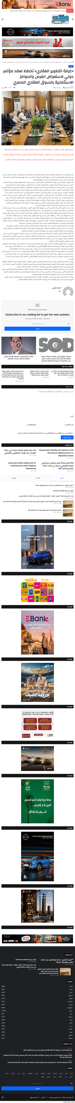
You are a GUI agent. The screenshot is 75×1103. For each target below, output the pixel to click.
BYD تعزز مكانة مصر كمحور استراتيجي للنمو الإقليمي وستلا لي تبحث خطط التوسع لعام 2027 (57, 465)
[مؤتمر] (60, 19)
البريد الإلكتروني (69, 424)
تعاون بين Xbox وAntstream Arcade (63, 491)
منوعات (70, 1038)
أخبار (71, 986)
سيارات (70, 1017)
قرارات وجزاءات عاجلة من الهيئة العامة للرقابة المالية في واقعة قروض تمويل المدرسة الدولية (39, 373)
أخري (70, 989)
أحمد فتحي (67, 87)
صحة (71, 1020)
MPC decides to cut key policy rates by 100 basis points (44, 510)
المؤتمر (43, 1097)
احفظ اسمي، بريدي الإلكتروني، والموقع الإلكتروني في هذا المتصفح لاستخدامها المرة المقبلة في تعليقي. (44, 433)
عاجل (64, 62)
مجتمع (70, 1035)
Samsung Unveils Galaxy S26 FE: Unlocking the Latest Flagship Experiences (22, 465)
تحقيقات (70, 1001)
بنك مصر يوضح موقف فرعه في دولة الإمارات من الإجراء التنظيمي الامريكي (45, 11)
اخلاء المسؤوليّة (34, 1097)
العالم (70, 998)
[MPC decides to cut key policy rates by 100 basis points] (68, 513)
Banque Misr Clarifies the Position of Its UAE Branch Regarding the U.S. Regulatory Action (56, 452)
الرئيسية (69, 62)
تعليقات (13, 478)
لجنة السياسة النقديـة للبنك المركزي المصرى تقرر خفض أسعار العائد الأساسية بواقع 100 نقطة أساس (32, 501)
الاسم (72, 416)
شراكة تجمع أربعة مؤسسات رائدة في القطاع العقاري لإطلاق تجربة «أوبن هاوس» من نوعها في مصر (62, 373)
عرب (71, 1026)
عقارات (70, 1029)
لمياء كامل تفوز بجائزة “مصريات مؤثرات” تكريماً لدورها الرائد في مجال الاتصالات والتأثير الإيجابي (46, 496)
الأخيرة (38, 478)
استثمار (70, 995)
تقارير (70, 1004)
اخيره (70, 992)
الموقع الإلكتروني (31, 424)
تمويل (70, 1010)
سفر (71, 1014)
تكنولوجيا (69, 1007)
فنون (71, 1032)
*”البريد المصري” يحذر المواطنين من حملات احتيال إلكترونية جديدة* (54, 485)
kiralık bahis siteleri (69, 1102)
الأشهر (62, 478)
